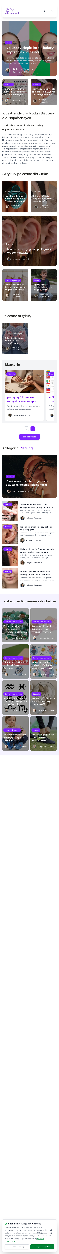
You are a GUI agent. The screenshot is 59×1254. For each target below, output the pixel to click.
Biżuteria (36, 84)
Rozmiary (8, 84)
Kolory (8, 42)
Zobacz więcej (29, 436)
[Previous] (26, 428)
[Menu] (39, 11)
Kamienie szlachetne (13, 622)
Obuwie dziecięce (12, 192)
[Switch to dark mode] (51, 11)
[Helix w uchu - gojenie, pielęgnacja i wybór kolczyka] (29, 241)
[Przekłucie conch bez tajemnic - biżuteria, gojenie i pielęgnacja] (29, 476)
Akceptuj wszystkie (42, 1247)
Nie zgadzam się (17, 1247)
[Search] (45, 11)
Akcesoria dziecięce (13, 334)
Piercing (9, 244)
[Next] (33, 428)
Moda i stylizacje (13, 281)
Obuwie (37, 192)
